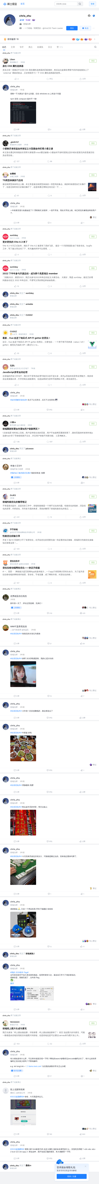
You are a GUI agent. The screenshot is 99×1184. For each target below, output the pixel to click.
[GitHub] (89, 16)
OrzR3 (13, 495)
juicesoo (30, 448)
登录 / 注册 (71, 1176)
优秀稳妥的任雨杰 (18, 596)
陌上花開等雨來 (17, 1089)
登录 (92, 4)
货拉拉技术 (15, 561)
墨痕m (28, 1165)
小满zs (13, 422)
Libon (12, 59)
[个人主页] (93, 16)
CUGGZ (29, 315)
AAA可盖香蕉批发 (18, 626)
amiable (29, 304)
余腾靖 (13, 173)
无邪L (12, 365)
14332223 (14, 1022)
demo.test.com (35, 1066)
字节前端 (14, 529)
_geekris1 (14, 142)
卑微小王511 (16, 465)
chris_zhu (6, 53)
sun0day (14, 235)
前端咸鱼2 (30, 953)
